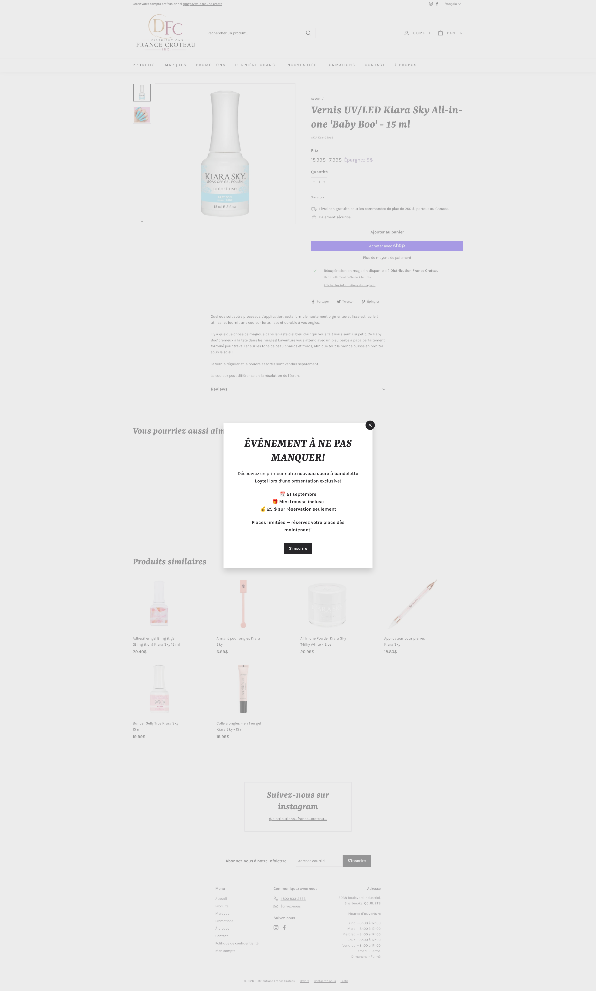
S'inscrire (298, 548)
